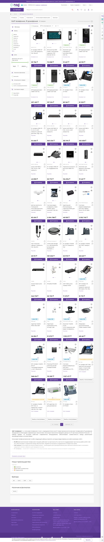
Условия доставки (36, 517)
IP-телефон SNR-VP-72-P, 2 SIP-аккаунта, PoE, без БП (37, 51)
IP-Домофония (30, 17)
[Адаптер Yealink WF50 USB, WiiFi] (38, 310)
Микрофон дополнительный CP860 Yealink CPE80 (85, 325)
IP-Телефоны (14, 17)
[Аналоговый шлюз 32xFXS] (38, 269)
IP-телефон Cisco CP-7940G (68, 405)
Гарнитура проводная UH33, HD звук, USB (52, 325)
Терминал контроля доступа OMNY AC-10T (69, 168)
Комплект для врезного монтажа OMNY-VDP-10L (84, 168)
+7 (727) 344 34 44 (31, 5)
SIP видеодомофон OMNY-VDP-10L (36, 90)
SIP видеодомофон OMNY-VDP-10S (84, 50)
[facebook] (62, 537)
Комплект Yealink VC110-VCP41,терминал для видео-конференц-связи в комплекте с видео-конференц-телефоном (69, 326)
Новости (13, 515)
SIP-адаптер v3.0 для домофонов (52, 405)
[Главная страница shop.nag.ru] (10, 14)
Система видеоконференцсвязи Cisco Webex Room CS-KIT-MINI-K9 (84, 207)
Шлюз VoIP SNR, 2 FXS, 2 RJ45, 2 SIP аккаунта (36, 168)
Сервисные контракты (38, 515)
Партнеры (14, 522)
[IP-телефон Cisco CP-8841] (86, 76)
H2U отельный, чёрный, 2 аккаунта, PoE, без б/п (37, 245)
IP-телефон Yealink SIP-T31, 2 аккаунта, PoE (68, 245)
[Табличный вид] (92, 25)
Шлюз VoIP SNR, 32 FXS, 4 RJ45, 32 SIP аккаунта (52, 130)
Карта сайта (14, 525)
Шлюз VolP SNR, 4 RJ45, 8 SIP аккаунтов (84, 130)
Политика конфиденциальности (84, 536)
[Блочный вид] (89, 25)
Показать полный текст (18, 456)
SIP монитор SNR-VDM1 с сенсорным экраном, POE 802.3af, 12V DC (52, 52)
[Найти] (72, 10)
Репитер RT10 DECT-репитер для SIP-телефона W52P (52, 365)
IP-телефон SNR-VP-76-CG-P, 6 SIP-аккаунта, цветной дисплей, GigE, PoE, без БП (37, 131)
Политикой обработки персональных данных (46, 540)
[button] (52, 1)
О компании (14, 512)
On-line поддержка (37, 512)
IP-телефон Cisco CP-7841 (68, 90)
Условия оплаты (36, 520)
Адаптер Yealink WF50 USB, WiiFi (36, 324)
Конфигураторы (36, 529)
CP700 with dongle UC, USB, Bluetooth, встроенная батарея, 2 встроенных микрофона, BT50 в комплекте (52, 246)
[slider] (12, 62)
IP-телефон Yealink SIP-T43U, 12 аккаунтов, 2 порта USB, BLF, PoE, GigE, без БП (36, 406)
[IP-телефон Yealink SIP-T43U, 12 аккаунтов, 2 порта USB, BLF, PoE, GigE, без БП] (38, 390)
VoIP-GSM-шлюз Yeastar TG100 (67, 284)
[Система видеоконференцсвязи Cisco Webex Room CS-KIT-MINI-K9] (86, 193)
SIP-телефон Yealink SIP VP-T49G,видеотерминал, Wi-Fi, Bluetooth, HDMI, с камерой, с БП (37, 366)
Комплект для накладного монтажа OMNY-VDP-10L (68, 52)
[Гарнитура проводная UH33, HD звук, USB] (54, 310)
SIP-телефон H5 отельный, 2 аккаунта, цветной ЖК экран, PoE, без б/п (84, 286)
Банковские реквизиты (17, 520)
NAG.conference (36, 527)
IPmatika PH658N (52, 284)
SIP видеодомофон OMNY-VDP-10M (52, 90)
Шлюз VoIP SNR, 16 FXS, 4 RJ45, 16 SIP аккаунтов (68, 130)
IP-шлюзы (22, 17)
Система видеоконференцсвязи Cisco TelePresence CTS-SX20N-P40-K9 (68, 366)
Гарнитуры (55, 17)
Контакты (13, 517)
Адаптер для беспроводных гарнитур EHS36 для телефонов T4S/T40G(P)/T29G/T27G (69, 207)
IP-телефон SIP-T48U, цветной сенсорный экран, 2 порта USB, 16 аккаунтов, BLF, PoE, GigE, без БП (85, 367)
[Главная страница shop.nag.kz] (14, 5)
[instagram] (42, 537)
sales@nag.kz (44, 5)
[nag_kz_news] (52, 537)
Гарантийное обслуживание (39, 522)
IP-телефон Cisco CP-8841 (84, 90)
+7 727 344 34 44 (77, 515)
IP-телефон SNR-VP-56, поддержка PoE (53, 167)
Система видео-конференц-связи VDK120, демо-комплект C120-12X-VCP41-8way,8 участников (52, 207)
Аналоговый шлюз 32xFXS (36, 284)
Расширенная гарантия (38, 525)
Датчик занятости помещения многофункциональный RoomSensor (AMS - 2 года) (37, 207)
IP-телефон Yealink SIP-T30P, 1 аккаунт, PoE (84, 245)
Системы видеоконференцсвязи (43, 17)
